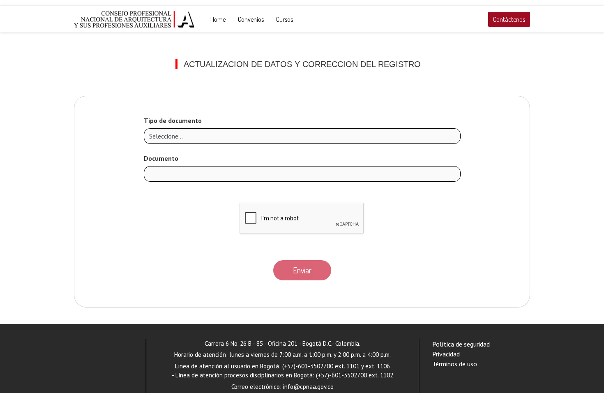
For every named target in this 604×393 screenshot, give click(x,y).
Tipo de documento (173, 120)
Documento (161, 158)
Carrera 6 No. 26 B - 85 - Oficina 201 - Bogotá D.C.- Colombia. (282, 343)
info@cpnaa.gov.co (308, 387)
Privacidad (446, 354)
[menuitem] (218, 19)
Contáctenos (509, 19)
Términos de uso (454, 364)
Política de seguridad (461, 344)
